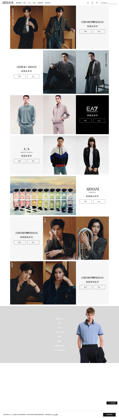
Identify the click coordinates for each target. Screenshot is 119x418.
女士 (29, 3)
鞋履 (59, 341)
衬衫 (59, 327)
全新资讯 (40, 3)
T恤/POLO (59, 318)
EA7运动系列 (59, 350)
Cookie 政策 (55, 414)
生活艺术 (47, 3)
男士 (24, 3)
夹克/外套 (59, 332)
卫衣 (59, 323)
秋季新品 (19, 3)
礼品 (34, 3)
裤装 (59, 336)
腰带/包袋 (59, 345)
